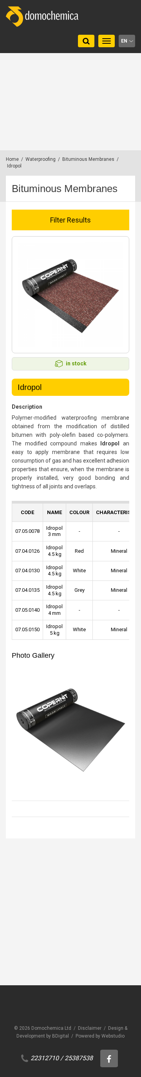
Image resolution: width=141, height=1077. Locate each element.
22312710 (45, 1058)
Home (12, 159)
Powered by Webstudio (100, 1036)
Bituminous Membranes (88, 159)
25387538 (79, 1058)
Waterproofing (40, 159)
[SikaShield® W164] (70, 922)
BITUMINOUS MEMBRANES (51, 981)
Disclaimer (89, 1028)
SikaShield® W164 (44, 991)
